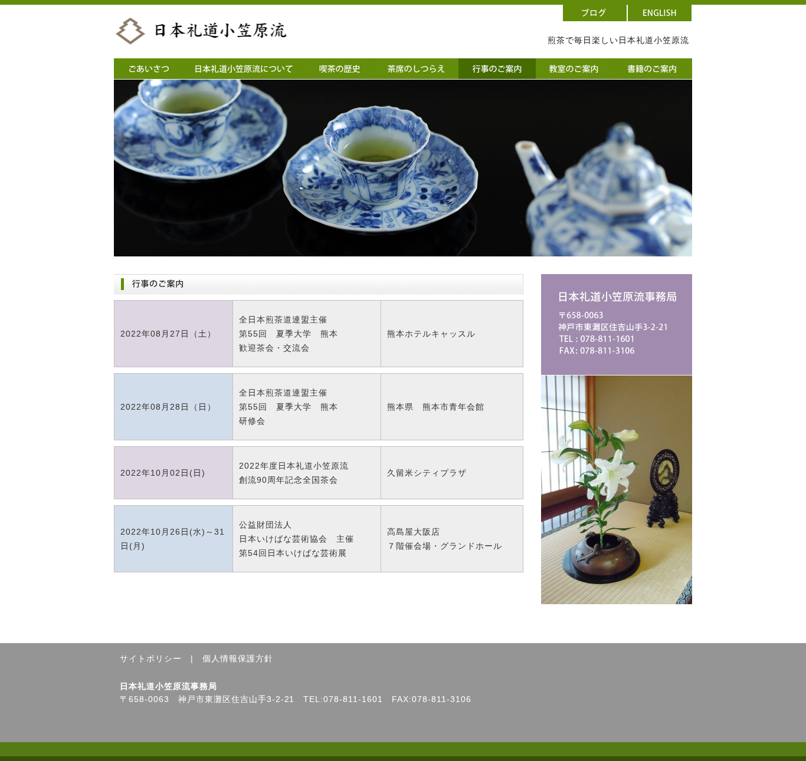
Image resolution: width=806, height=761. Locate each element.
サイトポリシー (151, 658)
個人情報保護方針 (237, 658)
